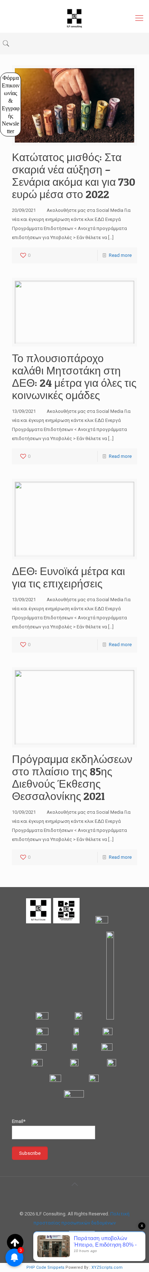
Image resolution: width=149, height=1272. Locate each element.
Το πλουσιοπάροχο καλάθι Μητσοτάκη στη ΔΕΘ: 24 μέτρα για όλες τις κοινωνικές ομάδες (74, 377)
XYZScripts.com (107, 1267)
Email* (18, 1121)
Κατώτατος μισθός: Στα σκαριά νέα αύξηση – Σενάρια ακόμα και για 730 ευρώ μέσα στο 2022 (73, 176)
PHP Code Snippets (45, 1267)
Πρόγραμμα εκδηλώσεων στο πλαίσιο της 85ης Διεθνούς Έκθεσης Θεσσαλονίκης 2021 (72, 777)
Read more (120, 255)
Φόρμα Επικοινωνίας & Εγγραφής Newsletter (11, 104)
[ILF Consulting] (74, 18)
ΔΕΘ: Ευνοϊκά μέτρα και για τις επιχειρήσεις (68, 577)
